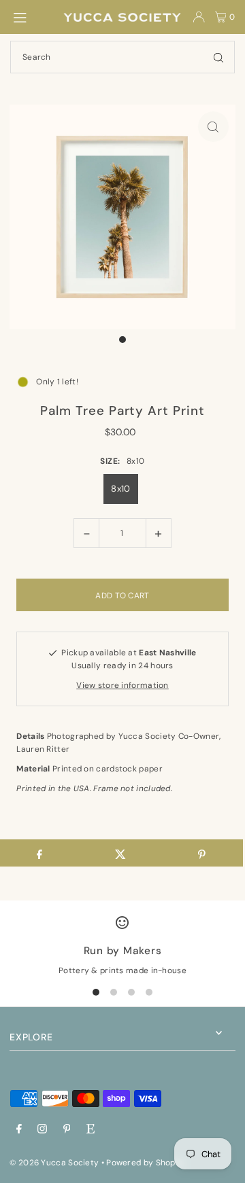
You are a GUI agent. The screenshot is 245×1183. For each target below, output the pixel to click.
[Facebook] (19, 1129)
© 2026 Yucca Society (54, 1162)
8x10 (120, 488)
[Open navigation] (30, 16)
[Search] (218, 57)
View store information (122, 685)
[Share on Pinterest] (202, 853)
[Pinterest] (67, 1129)
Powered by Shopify (145, 1162)
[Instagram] (42, 1129)
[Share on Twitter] (120, 853)
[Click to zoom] (213, 126)
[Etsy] (90, 1129)
